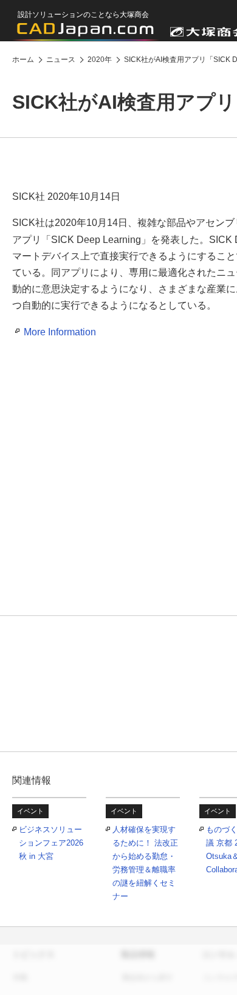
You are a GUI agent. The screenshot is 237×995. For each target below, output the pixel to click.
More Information (60, 332)
